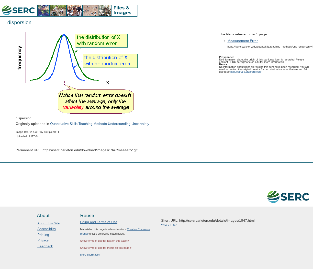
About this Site (48, 223)
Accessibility (46, 229)
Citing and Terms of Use (98, 222)
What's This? (169, 224)
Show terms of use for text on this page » (104, 240)
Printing (43, 235)
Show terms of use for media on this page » (106, 247)
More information (90, 254)
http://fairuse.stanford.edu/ (245, 71)
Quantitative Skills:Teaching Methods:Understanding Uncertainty (99, 124)
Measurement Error (242, 41)
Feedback (45, 246)
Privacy (43, 240)
